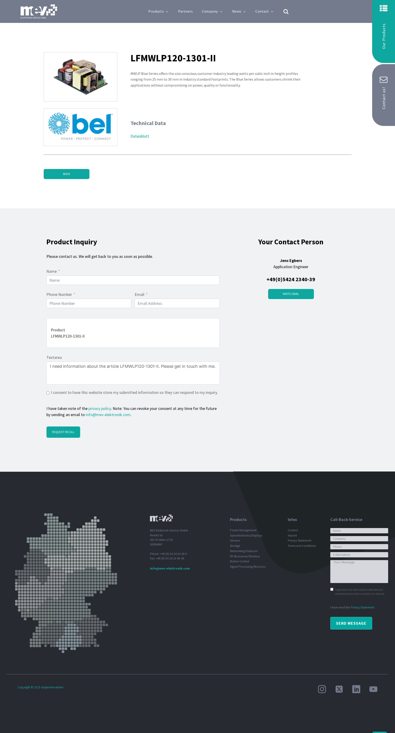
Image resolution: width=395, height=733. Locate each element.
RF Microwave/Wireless (245, 556)
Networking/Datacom (244, 551)
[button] (383, 31)
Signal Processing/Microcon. (248, 567)
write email (291, 294)
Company (210, 11)
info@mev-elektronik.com (108, 414)
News (236, 11)
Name (51, 271)
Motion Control (239, 561)
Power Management (243, 530)
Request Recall (63, 432)
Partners (185, 11)
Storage (235, 546)
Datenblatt (140, 136)
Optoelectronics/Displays (246, 535)
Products (156, 11)
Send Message (351, 623)
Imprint (292, 535)
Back (66, 174)
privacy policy (99, 408)
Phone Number (59, 294)
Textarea (54, 357)
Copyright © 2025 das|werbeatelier (41, 687)
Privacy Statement (299, 540)
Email (139, 294)
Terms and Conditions (302, 546)
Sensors (235, 540)
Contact (262, 11)
